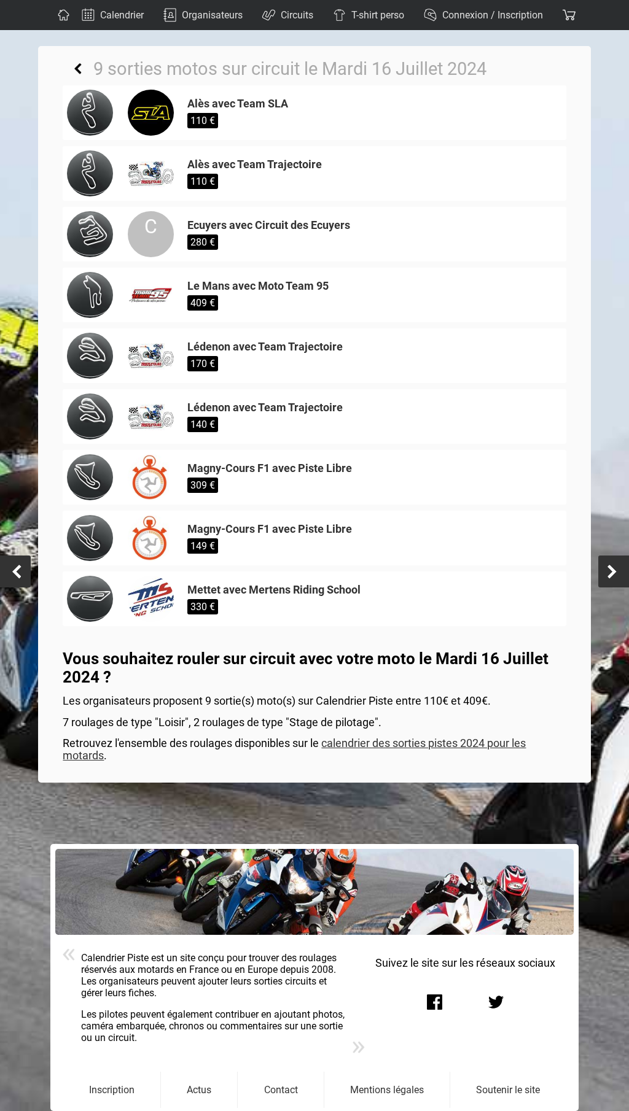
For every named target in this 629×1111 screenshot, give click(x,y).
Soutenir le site (508, 1090)
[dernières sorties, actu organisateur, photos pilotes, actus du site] (62, 15)
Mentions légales (387, 1090)
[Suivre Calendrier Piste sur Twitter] (496, 1002)
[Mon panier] (567, 15)
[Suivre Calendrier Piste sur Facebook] (434, 1002)
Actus (199, 1090)
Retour (78, 68)
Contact (281, 1090)
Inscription (112, 1090)
